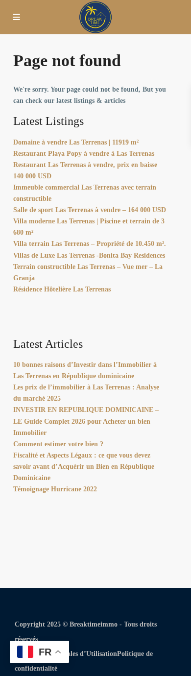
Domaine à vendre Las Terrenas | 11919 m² (76, 142)
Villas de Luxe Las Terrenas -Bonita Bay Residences (89, 255)
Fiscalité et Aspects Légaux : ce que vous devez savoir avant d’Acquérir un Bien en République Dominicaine (83, 467)
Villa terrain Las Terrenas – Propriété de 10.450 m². (89, 243)
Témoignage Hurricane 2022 (55, 489)
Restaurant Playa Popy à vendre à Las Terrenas (83, 153)
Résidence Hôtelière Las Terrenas (62, 289)
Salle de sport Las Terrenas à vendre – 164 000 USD (89, 210)
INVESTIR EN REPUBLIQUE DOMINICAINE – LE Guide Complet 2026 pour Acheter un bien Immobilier (86, 421)
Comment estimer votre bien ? (58, 444)
